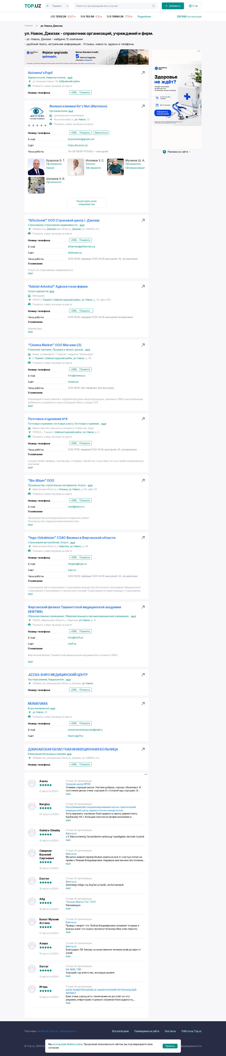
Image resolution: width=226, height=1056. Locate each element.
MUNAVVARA (38, 704)
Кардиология (56, 679)
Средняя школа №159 (78, 784)
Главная (28, 25)
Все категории (120, 1031)
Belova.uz (71, 833)
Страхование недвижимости (61, 225)
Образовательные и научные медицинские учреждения (97, 616)
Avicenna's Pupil (40, 73)
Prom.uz (53, 1031)
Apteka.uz (42, 1031)
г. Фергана (63, 546)
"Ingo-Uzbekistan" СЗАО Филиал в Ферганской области (71, 538)
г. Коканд (62, 489)
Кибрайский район (69, 81)
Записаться (101, 132)
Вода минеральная (38, 708)
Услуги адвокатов (38, 291)
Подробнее (144, 16)
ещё (70, 77)
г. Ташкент (46, 299)
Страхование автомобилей (44, 542)
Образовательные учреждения (46, 616)
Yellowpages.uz (68, 1031)
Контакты (170, 1031)
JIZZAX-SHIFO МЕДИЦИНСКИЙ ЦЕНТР (58, 675)
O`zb (195, 5)
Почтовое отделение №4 (48, 419)
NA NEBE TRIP (73, 969)
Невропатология (56, 77)
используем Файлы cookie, (68, 1044)
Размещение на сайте (147, 1031)
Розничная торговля (40, 349)
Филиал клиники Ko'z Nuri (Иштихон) (78, 106)
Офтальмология (58, 111)
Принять (170, 1046)
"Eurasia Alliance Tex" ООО (81, 901)
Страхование (36, 225)
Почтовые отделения (87, 423)
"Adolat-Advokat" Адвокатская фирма (58, 286)
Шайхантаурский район (67, 299)
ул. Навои (80, 119)
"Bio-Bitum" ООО (41, 481)
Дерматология (37, 77)
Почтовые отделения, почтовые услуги (51, 423)
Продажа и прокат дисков (68, 349)
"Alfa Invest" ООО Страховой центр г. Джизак (64, 220)
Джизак (51, 229)
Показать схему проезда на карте (52, 86)
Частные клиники (38, 679)
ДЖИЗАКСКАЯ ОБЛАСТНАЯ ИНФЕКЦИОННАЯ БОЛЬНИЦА (73, 749)
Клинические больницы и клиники (47, 753)
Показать (84, 92)
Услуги (82, 485)
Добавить (175, 5)
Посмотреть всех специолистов (86, 203)
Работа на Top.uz (192, 1031)
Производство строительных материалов (53, 485)
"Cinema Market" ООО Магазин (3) (54, 345)
